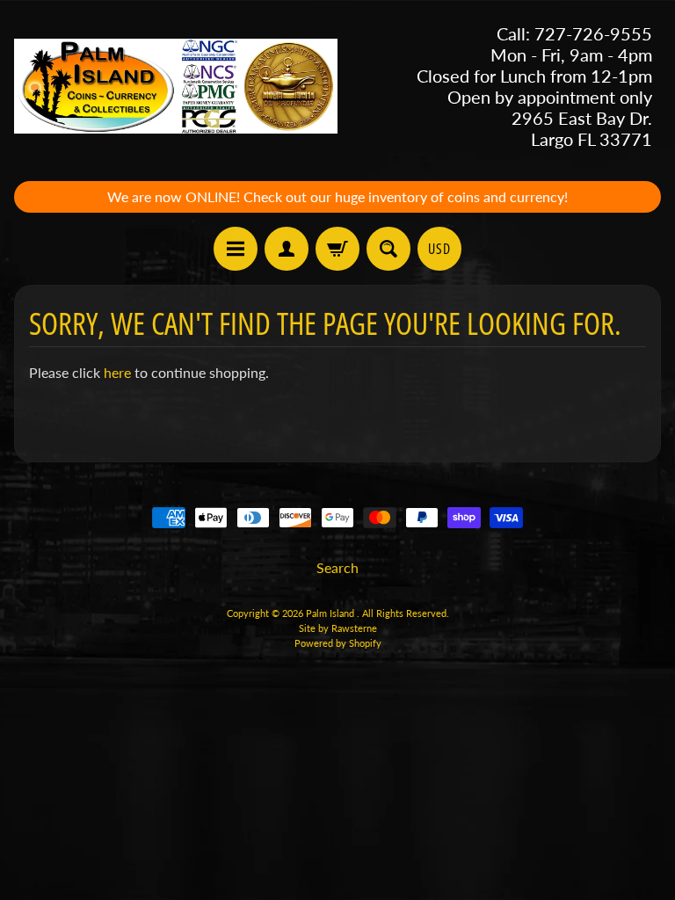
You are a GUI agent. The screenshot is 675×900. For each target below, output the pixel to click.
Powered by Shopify (337, 643)
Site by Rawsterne (338, 628)
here (117, 372)
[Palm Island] (176, 86)
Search (337, 567)
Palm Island (331, 613)
